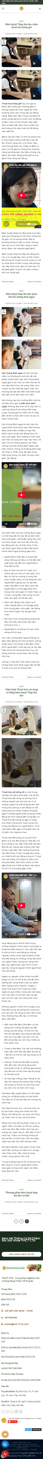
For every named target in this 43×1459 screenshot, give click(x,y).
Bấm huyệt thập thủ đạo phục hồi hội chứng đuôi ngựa (21, 295)
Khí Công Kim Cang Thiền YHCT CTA (18, 1357)
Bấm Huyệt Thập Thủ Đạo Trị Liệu (21, 1444)
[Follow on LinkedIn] (16, 1412)
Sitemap (33, 1450)
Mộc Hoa (34, 34)
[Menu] (3, 9)
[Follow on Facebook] (3, 1412)
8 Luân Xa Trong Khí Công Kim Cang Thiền (21, 1380)
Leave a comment (34, 281)
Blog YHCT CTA (13, 1450)
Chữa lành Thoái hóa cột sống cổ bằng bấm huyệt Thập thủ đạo (21, 692)
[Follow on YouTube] (21, 1412)
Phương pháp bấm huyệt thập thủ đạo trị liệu (21, 1194)
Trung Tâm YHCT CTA (21, 1442)
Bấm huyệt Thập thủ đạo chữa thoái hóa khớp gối (21, 26)
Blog (21, 21)
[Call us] (12, 1412)
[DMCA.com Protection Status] (33, 1429)
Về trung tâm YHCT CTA (14, 1294)
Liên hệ (5, 1304)
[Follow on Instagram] (8, 1412)
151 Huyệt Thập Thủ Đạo (12, 1374)
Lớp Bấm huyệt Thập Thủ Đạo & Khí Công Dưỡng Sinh (21, 1447)
